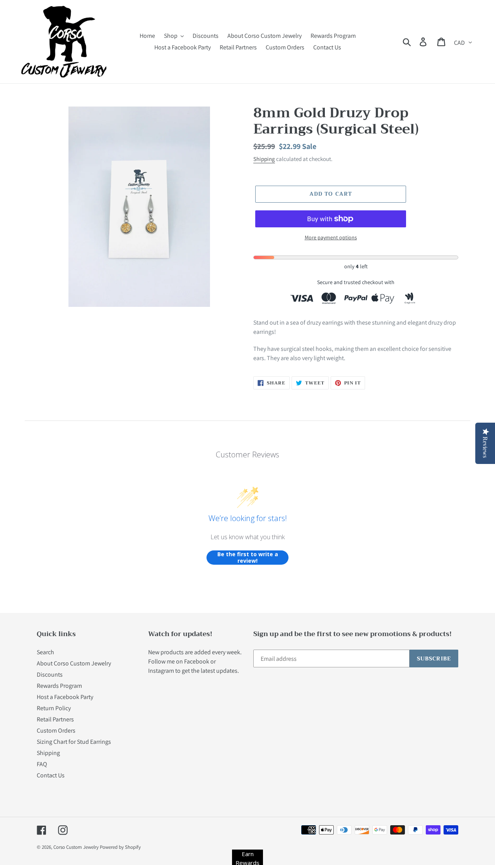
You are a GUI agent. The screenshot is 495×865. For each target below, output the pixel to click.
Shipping (264, 159)
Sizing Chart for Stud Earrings (74, 742)
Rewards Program (59, 686)
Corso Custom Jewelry (76, 847)
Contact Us (51, 775)
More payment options (331, 237)
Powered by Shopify (120, 847)
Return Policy (54, 708)
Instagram (161, 671)
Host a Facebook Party (65, 697)
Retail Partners (55, 719)
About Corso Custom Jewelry (74, 663)
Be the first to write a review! (247, 557)
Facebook (196, 661)
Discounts (50, 674)
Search (45, 652)
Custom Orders (56, 730)
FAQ (42, 764)
